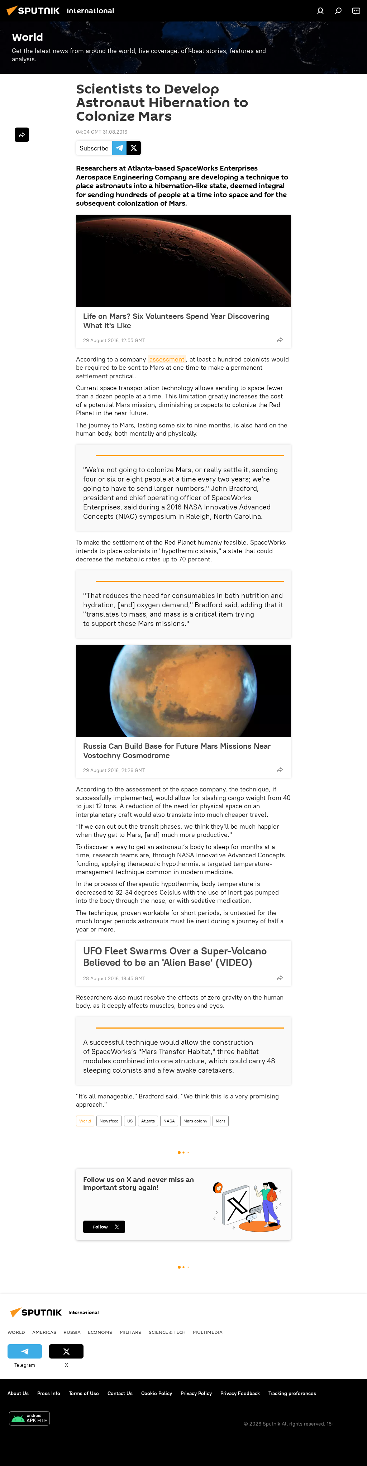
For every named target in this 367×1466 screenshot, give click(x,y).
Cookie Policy (156, 1393)
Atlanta (148, 1121)
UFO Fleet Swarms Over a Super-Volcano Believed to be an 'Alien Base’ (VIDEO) (175, 956)
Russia (72, 1332)
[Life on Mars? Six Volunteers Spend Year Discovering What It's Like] (183, 261)
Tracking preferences (292, 1393)
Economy (100, 1332)
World (85, 1121)
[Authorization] (320, 11)
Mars (220, 1121)
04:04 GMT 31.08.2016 (101, 132)
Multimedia (208, 1332)
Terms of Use (84, 1393)
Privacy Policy (196, 1393)
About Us (18, 1393)
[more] (280, 339)
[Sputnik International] (35, 17)
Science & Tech (167, 1332)
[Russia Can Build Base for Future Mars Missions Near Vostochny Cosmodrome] (183, 691)
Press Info (48, 1393)
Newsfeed (109, 1121)
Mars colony (195, 1121)
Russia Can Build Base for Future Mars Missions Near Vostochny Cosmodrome (177, 750)
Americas (44, 1332)
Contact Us (120, 1393)
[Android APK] (29, 1419)
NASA (169, 1121)
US (130, 1121)
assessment (166, 359)
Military (131, 1332)
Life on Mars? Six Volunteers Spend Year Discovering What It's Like (176, 320)
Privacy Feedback (240, 1393)
